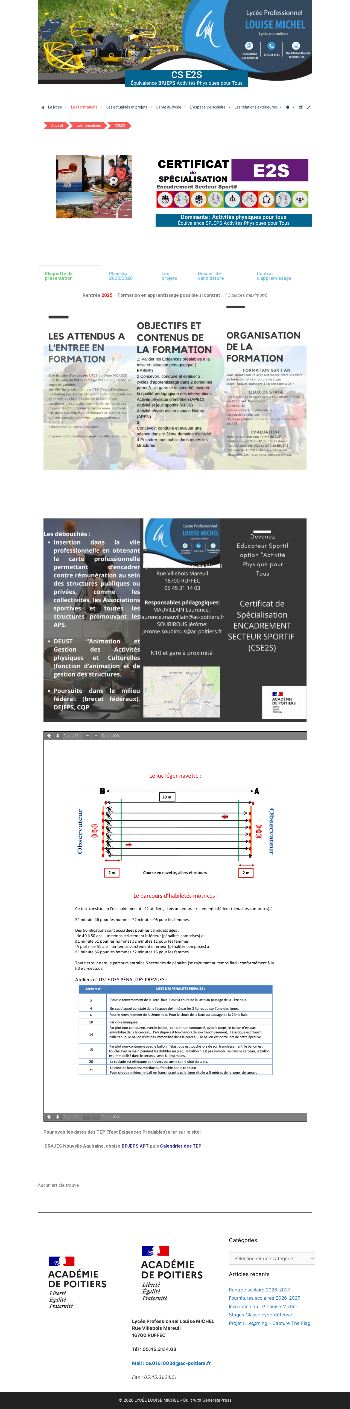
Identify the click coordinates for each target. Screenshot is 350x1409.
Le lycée (55, 107)
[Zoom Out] (87, 736)
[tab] (70, 276)
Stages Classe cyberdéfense (260, 1314)
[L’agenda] (300, 105)
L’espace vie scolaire (208, 107)
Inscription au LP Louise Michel (263, 1306)
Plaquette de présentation (59, 276)
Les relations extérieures (256, 107)
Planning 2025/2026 (121, 276)
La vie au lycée (168, 107)
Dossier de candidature (211, 276)
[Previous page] (49, 736)
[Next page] (58, 736)
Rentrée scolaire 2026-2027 (259, 1290)
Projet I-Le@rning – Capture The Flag (269, 1323)
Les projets (169, 276)
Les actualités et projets (126, 107)
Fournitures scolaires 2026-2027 (264, 1298)
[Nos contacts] (308, 105)
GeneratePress (217, 1400)
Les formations (84, 107)
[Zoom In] (96, 736)
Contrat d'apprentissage (274, 276)
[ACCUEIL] (42, 105)
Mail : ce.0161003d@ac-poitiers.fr (171, 1363)
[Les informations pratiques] (290, 105)
